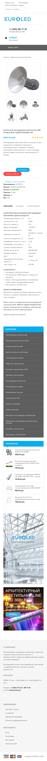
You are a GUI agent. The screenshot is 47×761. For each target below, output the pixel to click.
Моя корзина (9, 740)
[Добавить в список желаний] (14, 182)
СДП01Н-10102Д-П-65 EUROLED (14, 315)
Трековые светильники (15, 375)
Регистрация (23, 3)
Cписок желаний (11, 744)
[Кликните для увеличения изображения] (23, 79)
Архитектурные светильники (17, 352)
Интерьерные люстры (14, 392)
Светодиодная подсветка (16, 381)
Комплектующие (12, 410)
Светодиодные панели (15, 358)
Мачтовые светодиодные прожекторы (21, 415)
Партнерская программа (13, 717)
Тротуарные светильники (15, 435)
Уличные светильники (14, 346)
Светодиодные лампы (14, 387)
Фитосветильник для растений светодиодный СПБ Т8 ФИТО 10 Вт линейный (27, 463)
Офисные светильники (15, 364)
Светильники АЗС (13, 398)
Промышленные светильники (17, 341)
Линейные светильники (15, 429)
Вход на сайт (9, 3)
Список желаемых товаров (14, 5)
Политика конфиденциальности (16, 720)
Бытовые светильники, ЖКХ (17, 369)
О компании (9, 713)
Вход (7, 732)
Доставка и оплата (11, 709)
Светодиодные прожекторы (16, 335)
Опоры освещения (13, 404)
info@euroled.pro (26, 310)
